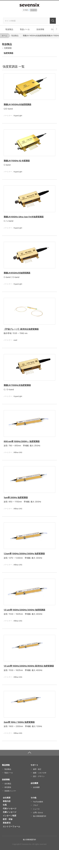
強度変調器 (8, 53)
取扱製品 (9, 29)
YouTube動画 (38, 802)
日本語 (25, 10)
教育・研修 (7, 819)
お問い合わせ (38, 812)
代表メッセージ (9, 808)
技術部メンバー (10, 791)
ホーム (4, 35)
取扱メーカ (25, 29)
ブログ (35, 805)
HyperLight (18, 116)
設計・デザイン (39, 776)
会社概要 (36, 787)
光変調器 (8, 48)
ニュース (36, 809)
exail (15, 340)
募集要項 (7, 822)
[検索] (53, 21)
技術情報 (40, 29)
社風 (5, 805)
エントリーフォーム (11, 826)
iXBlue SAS (18, 452)
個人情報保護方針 (39, 816)
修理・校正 (37, 769)
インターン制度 (9, 815)
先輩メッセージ (9, 812)
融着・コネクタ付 (39, 773)
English (33, 10)
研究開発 (8, 787)
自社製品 (8, 784)
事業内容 (7, 801)
